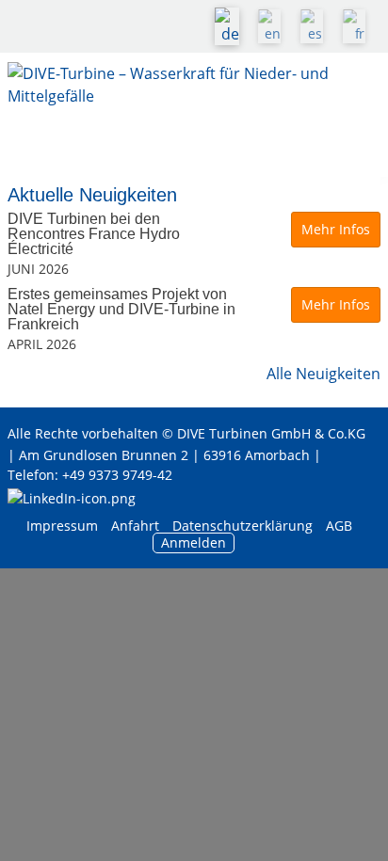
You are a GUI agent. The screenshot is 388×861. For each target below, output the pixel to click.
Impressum (62, 525)
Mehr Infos (335, 229)
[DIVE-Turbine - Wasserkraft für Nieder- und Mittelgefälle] (194, 99)
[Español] (316, 26)
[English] (274, 26)
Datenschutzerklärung (244, 525)
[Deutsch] (232, 26)
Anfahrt (135, 525)
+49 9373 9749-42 (117, 475)
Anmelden (193, 542)
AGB (339, 525)
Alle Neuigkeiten (323, 373)
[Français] (359, 26)
